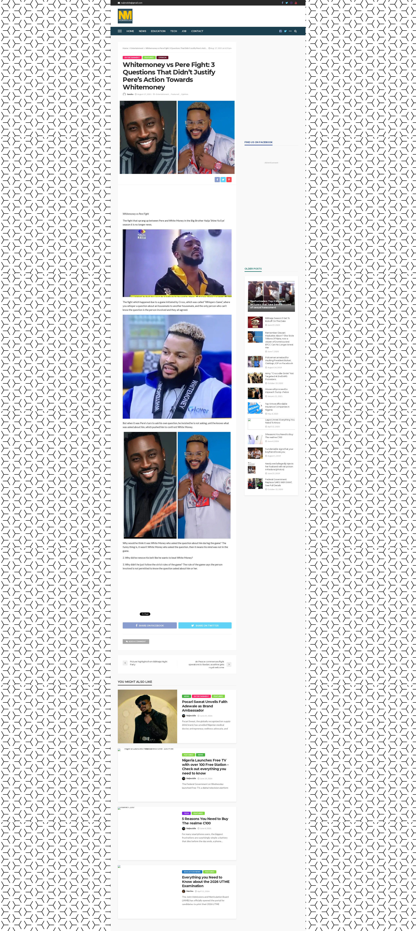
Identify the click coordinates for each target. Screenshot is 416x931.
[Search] (295, 31)
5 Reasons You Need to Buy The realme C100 (205, 821)
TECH (173, 31)
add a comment (137, 641)
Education (158, 31)
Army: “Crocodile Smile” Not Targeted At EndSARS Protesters (279, 376)
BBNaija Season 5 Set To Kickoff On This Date (277, 319)
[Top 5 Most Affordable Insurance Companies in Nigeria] (255, 408)
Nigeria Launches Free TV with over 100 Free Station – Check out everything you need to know (205, 766)
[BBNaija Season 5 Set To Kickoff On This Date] (255, 322)
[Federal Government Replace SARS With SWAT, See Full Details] (255, 483)
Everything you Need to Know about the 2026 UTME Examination (205, 881)
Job (184, 31)
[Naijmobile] (125, 16)
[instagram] (291, 3)
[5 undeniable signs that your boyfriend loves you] (255, 453)
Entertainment (132, 57)
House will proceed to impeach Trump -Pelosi (277, 390)
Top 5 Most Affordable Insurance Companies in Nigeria (277, 406)
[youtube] (296, 3)
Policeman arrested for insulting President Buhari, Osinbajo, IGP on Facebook (279, 360)
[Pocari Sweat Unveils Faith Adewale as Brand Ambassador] (147, 716)
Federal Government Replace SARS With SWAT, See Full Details (278, 482)
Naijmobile (191, 715)
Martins (189, 891)
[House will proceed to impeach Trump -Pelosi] (255, 393)
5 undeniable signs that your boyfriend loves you (279, 450)
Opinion (162, 57)
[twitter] (286, 3)
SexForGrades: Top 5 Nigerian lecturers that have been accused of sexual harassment (270, 304)
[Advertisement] (177, 197)
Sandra (130, 94)
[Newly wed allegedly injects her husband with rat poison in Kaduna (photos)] (251, 467)
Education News (192, 872)
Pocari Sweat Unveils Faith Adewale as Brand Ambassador (204, 706)
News (142, 31)
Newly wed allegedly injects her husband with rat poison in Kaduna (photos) (279, 466)
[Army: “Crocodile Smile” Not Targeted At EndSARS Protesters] (255, 377)
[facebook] (282, 3)
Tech (186, 813)
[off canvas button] (120, 31)
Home (130, 31)
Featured (149, 57)
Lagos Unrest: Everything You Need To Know (280, 421)
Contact (197, 31)
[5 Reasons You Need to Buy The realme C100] (126, 808)
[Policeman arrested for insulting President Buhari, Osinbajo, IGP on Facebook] (255, 361)
